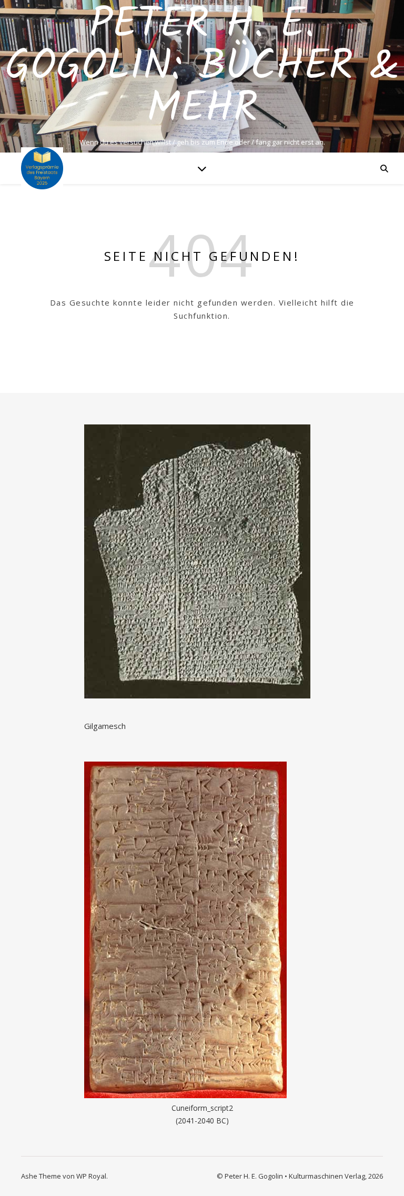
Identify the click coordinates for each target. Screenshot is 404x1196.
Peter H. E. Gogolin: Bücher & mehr (202, 67)
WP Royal (91, 1176)
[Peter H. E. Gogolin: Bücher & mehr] (42, 168)
